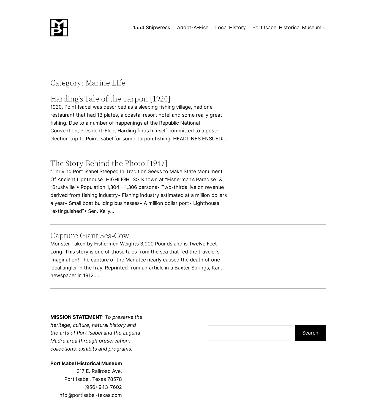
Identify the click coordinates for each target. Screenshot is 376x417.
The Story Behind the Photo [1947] (108, 163)
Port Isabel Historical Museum (286, 27)
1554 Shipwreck (151, 27)
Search (310, 333)
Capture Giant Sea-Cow (89, 235)
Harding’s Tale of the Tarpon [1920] (110, 98)
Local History (230, 27)
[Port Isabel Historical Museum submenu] (324, 27)
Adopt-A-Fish (193, 27)
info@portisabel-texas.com (90, 395)
